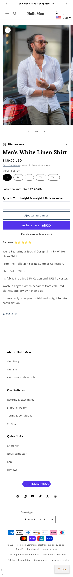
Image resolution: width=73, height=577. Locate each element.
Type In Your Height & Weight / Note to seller (33, 198)
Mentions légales (60, 560)
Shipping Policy (17, 407)
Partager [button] (11, 313)
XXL (53, 177)
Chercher (13, 445)
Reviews (12, 469)
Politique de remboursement (42, 549)
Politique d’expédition (18, 560)
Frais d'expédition (11, 165)
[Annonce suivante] (66, 4)
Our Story (13, 361)
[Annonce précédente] (6, 4)
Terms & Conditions (19, 415)
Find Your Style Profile (21, 377)
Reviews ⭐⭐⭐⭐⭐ (17, 242)
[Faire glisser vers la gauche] (29, 131)
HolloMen (21, 544)
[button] (7, 13)
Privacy (11, 423)
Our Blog (12, 369)
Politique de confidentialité (24, 554)
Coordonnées (41, 560)
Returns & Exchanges (20, 399)
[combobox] (63, 17)
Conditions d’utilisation (54, 554)
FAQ (9, 461)
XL (40, 177)
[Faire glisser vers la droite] (44, 131)
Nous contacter (17, 453)
